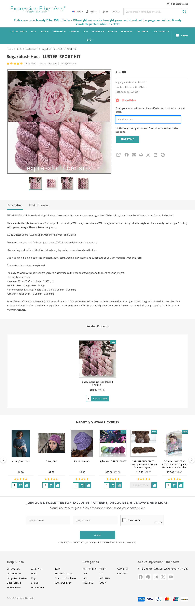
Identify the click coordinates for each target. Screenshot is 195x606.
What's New (36, 569)
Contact (34, 582)
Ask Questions (68, 63)
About (34, 573)
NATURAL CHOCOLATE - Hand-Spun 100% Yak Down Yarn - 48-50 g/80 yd (144, 464)
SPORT (73, 31)
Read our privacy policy (126, 542)
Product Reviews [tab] (39, 205)
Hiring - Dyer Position (17, 578)
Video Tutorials (14, 582)
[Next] (192, 460)
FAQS (57, 569)
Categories (91, 562)
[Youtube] (170, 577)
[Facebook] (127, 155)
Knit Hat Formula (82, 461)
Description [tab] (14, 205)
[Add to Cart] (20, 485)
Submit (97, 535)
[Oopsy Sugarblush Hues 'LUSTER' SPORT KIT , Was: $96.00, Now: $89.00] (97, 358)
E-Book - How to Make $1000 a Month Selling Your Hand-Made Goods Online (174, 464)
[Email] (134, 155)
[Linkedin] (155, 155)
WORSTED (97, 31)
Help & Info (15, 562)
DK (84, 31)
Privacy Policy (37, 587)
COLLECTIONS (18, 31)
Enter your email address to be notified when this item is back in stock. (150, 110)
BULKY (111, 31)
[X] (148, 155)
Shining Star (51, 461)
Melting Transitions (21, 461)
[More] (26, 31)
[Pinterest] (163, 155)
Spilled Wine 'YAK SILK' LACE (113, 461)
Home (10, 49)
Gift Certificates (14, 573)
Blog (33, 578)
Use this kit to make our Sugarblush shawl (150, 215)
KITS (88, 39)
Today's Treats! (14, 587)
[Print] (141, 155)
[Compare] (27, 485)
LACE (43, 31)
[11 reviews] (15, 63)
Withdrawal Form (63, 582)
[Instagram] (155, 577)
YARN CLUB (126, 31)
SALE (33, 31)
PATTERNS (142, 31)
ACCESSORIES (160, 31)
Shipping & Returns (64, 573)
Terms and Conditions (65, 578)
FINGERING (58, 31)
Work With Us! (13, 569)
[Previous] (3, 460)
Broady (176, 20)
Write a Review (48, 63)
